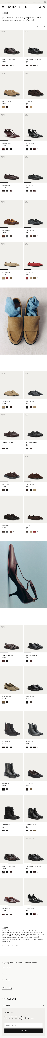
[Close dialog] (42, 1010)
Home (4, 946)
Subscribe (7, 988)
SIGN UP (23, 1031)
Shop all (11, 946)
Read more (6, 941)
